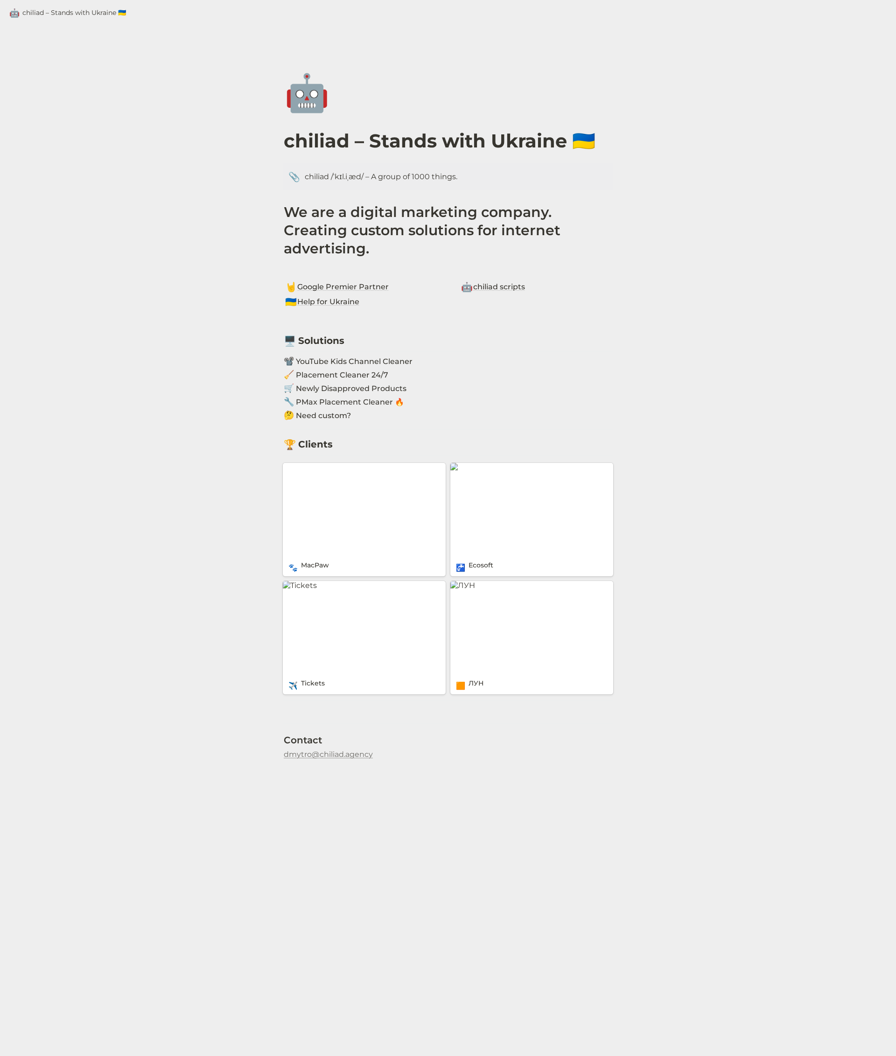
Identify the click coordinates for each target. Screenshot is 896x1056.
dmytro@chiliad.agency (328, 754)
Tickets (296, 585)
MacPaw (298, 467)
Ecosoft (464, 467)
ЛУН (459, 585)
